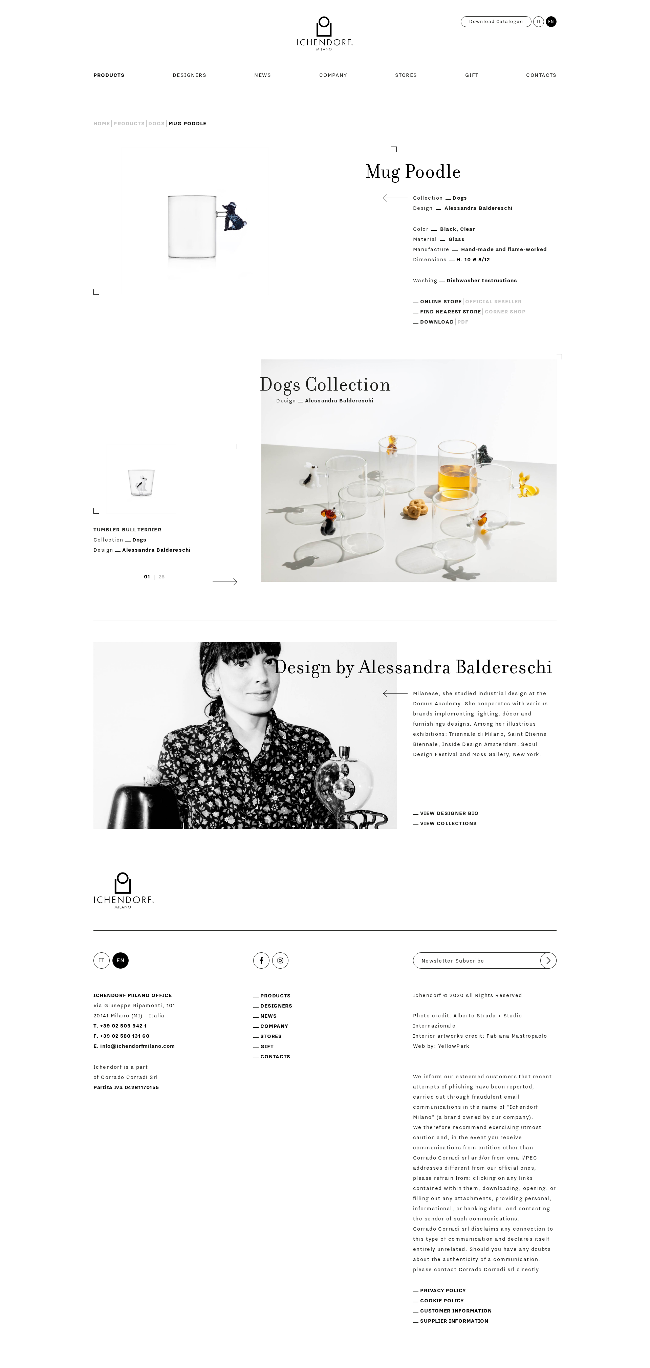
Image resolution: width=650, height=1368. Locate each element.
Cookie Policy (442, 1301)
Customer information (456, 1311)
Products (109, 75)
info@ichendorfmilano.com (137, 1046)
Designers (190, 75)
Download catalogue (496, 21)
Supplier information (454, 1321)
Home (101, 123)
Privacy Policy (443, 1290)
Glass (457, 239)
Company (333, 75)
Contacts (541, 75)
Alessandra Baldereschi (479, 208)
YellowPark (454, 1046)
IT (539, 21)
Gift (471, 75)
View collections (448, 823)
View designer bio (449, 813)
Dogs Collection (325, 386)
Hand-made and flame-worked (504, 249)
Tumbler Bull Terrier (127, 530)
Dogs (156, 123)
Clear (467, 229)
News (262, 75)
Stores (406, 75)
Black (448, 229)
